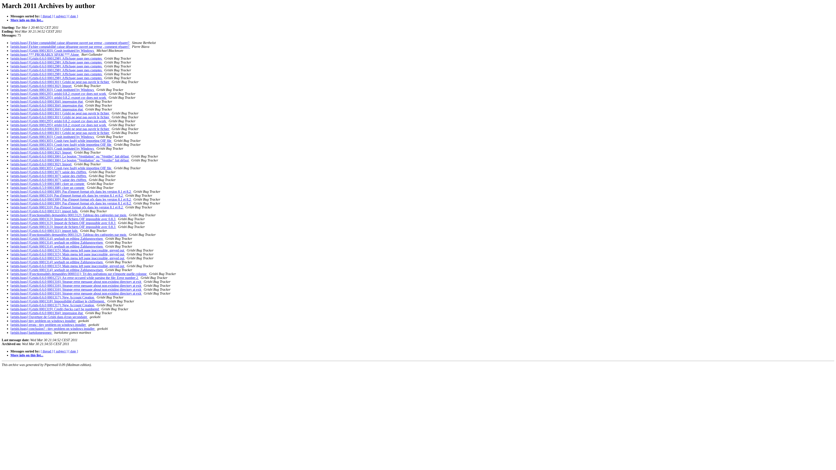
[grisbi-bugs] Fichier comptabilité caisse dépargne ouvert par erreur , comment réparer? (70, 43)
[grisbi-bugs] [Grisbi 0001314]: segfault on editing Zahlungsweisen (57, 238)
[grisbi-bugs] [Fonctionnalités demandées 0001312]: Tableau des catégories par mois (68, 215)
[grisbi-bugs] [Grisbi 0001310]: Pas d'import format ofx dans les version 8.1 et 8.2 (67, 195)
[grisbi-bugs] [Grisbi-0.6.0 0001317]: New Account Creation (52, 297)
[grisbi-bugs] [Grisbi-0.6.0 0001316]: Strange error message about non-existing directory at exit (76, 282)
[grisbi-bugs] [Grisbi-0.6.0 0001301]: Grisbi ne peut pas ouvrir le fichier (60, 82)
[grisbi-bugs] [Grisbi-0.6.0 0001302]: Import (41, 86)
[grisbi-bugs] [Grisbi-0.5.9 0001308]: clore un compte (47, 184)
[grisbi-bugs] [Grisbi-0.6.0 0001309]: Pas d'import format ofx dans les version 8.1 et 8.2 (71, 191)
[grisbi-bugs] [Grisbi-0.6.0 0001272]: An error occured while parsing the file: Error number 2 (74, 278)
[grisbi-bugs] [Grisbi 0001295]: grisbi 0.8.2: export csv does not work (58, 94)
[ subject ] (60, 16)
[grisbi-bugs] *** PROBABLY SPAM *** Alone (45, 54)
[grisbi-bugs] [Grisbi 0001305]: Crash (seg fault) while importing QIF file (61, 141)
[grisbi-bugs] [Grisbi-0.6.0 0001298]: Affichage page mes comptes (56, 58)
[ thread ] (47, 16)
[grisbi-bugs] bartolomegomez (31, 332)
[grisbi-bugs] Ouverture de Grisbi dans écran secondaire (49, 317)
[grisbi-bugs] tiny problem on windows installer (43, 321)
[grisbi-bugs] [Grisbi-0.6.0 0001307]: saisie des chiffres (48, 172)
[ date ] (73, 16)
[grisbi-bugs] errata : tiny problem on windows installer (48, 325)
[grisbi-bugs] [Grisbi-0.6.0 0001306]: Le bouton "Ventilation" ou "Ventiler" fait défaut (70, 156)
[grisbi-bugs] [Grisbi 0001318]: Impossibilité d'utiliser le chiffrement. (58, 301)
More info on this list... (26, 20)
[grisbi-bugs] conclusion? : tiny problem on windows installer (52, 329)
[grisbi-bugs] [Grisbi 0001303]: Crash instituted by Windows (52, 50)
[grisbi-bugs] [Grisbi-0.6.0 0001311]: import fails (44, 211)
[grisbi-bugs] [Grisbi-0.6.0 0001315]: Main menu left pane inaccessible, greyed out (67, 250)
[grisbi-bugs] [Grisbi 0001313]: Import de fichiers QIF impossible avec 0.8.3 (63, 219)
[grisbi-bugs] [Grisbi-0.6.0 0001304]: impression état (47, 101)
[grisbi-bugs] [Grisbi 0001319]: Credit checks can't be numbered (55, 309)
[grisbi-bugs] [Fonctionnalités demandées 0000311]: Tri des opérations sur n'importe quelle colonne (78, 274)
